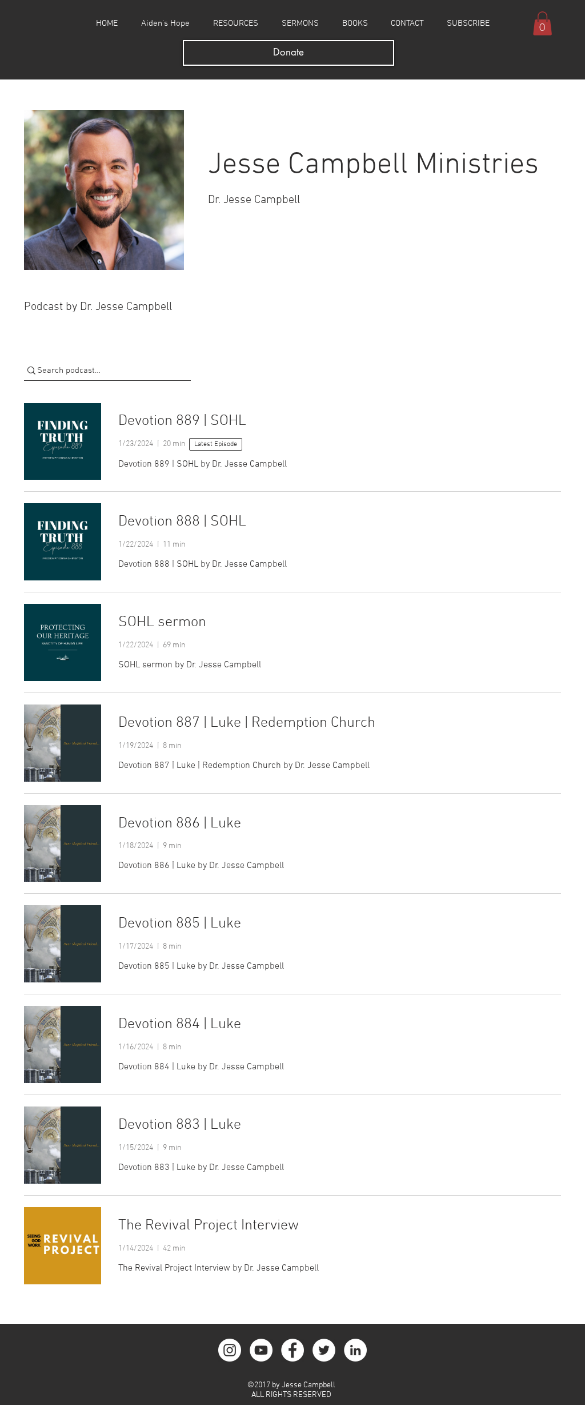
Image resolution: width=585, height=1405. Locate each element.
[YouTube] (261, 1350)
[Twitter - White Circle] (323, 1350)
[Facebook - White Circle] (292, 1350)
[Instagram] (229, 1350)
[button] (542, 23)
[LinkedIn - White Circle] (355, 1350)
